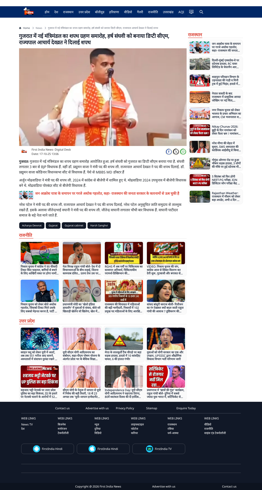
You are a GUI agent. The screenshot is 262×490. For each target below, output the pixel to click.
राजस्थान (68, 12)
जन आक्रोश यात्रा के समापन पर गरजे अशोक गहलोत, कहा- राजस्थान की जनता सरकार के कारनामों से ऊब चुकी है (107, 193)
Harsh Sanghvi (99, 225)
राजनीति (153, 12)
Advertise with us (97, 408)
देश (56, 12)
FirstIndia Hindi (52, 449)
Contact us (62, 408)
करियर (134, 433)
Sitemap (151, 408)
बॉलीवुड (99, 12)
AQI (181, 12)
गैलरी (140, 12)
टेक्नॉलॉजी (63, 433)
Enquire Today (186, 408)
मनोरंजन (62, 429)
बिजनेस (62, 424)
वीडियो (128, 12)
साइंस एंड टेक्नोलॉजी (215, 433)
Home (26, 28)
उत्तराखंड (168, 12)
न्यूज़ (96, 424)
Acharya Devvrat (32, 225)
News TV (27, 424)
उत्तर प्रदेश (84, 12)
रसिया (171, 429)
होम (47, 12)
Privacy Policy (125, 408)
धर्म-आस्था (173, 433)
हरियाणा (114, 12)
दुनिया (97, 429)
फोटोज (134, 429)
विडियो (97, 433)
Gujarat (53, 225)
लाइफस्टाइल (137, 424)
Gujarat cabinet (74, 225)
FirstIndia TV (163, 449)
